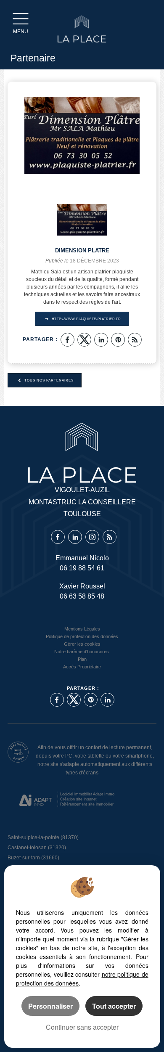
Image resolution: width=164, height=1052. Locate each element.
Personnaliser (50, 1006)
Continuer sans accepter (82, 1027)
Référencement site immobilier (87, 804)
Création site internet (78, 799)
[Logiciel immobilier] (36, 800)
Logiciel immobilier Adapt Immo (87, 794)
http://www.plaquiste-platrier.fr (85, 319)
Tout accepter (114, 1006)
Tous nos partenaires (48, 380)
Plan (82, 659)
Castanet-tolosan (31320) (37, 848)
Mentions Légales (82, 628)
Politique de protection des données (82, 636)
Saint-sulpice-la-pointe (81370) (43, 837)
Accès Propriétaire (82, 666)
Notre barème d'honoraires (82, 651)
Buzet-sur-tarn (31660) (33, 858)
